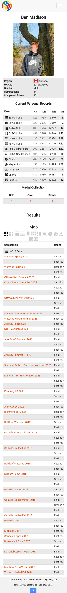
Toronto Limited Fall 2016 (18, 572)
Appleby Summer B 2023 (17, 354)
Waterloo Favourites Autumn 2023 (23, 313)
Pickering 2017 (12, 520)
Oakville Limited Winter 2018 (20, 499)
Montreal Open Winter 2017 (19, 567)
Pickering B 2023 (13, 391)
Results (33, 215)
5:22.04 (63, 148)
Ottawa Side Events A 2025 (19, 277)
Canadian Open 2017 (16, 536)
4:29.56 (63, 138)
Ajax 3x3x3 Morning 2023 (18, 339)
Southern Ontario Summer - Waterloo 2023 (27, 365)
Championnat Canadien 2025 (20, 282)
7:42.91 (63, 143)
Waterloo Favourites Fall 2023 (20, 318)
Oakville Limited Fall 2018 (18, 448)
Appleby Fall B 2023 (15, 323)
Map (33, 227)
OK (33, 590)
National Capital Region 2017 (20, 551)
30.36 (64, 179)
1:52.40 (63, 164)
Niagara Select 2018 (15, 474)
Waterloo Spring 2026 (16, 256)
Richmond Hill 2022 (15, 411)
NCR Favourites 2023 (16, 329)
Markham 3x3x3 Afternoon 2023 (22, 375)
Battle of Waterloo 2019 (17, 422)
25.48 (64, 159)
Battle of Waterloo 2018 (17, 463)
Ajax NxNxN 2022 (14, 406)
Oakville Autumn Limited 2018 (20, 432)
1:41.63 (63, 133)
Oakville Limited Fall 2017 (18, 515)
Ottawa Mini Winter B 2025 (19, 297)
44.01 (64, 128)
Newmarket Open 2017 (17, 541)
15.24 (64, 153)
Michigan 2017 (12, 530)
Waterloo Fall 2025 (14, 266)
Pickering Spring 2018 (16, 489)
